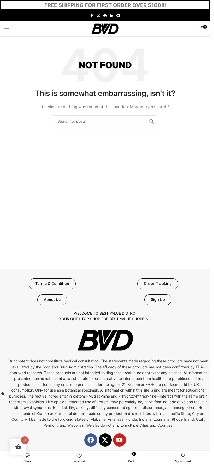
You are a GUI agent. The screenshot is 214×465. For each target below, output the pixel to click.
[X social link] (98, 15)
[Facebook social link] (92, 15)
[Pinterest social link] (105, 15)
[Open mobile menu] (6, 28)
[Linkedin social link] (112, 15)
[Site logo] (105, 28)
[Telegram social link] (118, 15)
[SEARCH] (151, 121)
